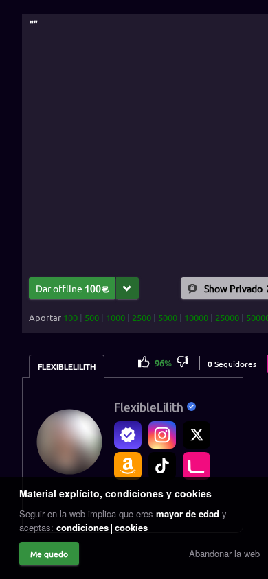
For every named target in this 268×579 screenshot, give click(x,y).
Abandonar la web (224, 553)
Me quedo (49, 553)
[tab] (66, 366)
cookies (131, 527)
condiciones (82, 527)
